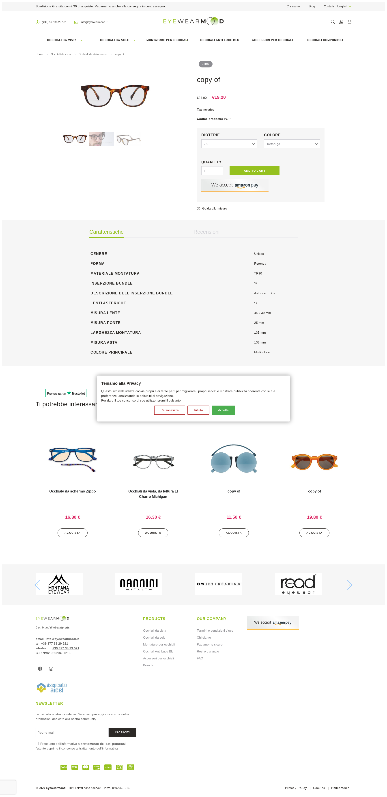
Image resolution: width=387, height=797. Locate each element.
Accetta (223, 410)
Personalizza (170, 410)
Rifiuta (198, 410)
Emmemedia (340, 788)
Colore (272, 135)
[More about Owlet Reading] (233, 584)
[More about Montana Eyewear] (74, 584)
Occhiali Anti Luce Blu (219, 40)
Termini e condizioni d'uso (215, 630)
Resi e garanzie (208, 651)
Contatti (329, 6)
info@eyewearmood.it (62, 639)
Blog (312, 6)
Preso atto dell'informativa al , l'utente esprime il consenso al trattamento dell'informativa (81, 746)
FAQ (200, 658)
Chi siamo (293, 6)
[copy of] (234, 459)
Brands (148, 665)
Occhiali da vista (62, 40)
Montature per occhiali (167, 40)
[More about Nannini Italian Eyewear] (153, 584)
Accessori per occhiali (272, 40)
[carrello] (349, 22)
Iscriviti (122, 732)
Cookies (319, 788)
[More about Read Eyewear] (313, 584)
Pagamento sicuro (210, 644)
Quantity (211, 162)
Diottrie (210, 135)
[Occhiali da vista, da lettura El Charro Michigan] (153, 459)
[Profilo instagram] (52, 668)
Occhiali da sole (114, 40)
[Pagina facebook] (41, 668)
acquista (72, 532)
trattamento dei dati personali (104, 743)
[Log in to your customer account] (341, 22)
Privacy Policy (296, 788)
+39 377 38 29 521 (54, 643)
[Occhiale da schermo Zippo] (72, 459)
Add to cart (254, 170)
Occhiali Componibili (325, 40)
